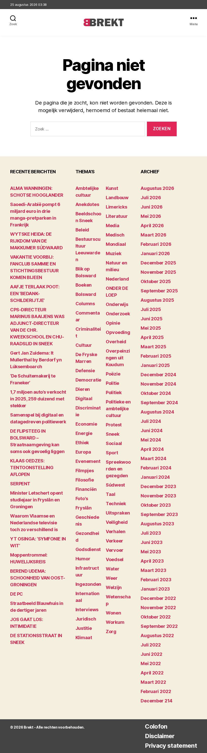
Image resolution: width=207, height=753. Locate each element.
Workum (115, 622)
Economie (86, 424)
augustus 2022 (157, 635)
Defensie (85, 370)
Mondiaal (116, 244)
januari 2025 (155, 365)
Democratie (88, 380)
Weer (112, 578)
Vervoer (114, 550)
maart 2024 (153, 458)
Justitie (83, 628)
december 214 (156, 700)
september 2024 (159, 402)
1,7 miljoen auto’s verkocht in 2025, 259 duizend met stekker (38, 398)
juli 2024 (151, 421)
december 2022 (158, 598)
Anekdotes (87, 204)
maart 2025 (153, 346)
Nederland (117, 279)
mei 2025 (151, 328)
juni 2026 (152, 207)
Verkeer (114, 540)
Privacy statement (171, 745)
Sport (112, 452)
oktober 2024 (156, 393)
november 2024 (158, 384)
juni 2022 (151, 654)
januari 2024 (155, 477)
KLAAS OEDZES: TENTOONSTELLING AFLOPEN (31, 467)
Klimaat (83, 637)
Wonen (113, 612)
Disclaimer (159, 736)
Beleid (82, 229)
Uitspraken (118, 513)
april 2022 (152, 672)
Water (112, 568)
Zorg (111, 631)
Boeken (83, 285)
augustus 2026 (157, 188)
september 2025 (159, 290)
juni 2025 (152, 318)
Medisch (115, 234)
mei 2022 (151, 663)
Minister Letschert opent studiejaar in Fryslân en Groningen (36, 499)
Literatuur (116, 216)
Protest (114, 424)
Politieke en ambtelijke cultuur (118, 408)
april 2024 (152, 449)
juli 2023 (151, 533)
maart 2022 (153, 682)
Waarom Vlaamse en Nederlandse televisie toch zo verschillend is (34, 522)
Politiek (114, 392)
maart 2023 (153, 570)
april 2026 (152, 225)
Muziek (113, 253)
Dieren (82, 389)
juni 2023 (152, 542)
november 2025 (158, 272)
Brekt (28, 727)
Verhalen (115, 531)
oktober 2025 (156, 281)
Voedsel (114, 559)
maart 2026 (153, 234)
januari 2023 (155, 589)
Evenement (87, 461)
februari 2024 (156, 467)
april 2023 (152, 561)
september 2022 (159, 626)
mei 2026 (151, 216)
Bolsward (85, 294)
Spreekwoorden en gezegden (118, 468)
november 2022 (158, 607)
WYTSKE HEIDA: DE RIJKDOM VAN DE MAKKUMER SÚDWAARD (36, 240)
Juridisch (85, 619)
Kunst (112, 188)
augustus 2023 (157, 523)
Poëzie (113, 373)
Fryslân (83, 507)
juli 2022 (151, 644)
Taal (110, 494)
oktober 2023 (156, 505)
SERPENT (20, 483)
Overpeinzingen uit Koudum (118, 357)
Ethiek (82, 442)
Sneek (112, 434)
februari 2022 (156, 691)
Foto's (81, 498)
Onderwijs (117, 304)
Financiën (86, 489)
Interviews (86, 609)
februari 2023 (156, 579)
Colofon (156, 726)
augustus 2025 (157, 300)
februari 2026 (156, 244)
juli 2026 (151, 197)
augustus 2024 (157, 412)
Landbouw (117, 197)
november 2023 (158, 495)
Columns (85, 303)
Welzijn (114, 587)
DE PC (16, 594)
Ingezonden (88, 584)
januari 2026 (155, 253)
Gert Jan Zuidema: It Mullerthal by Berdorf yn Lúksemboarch (36, 359)
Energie (83, 433)
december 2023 (158, 486)
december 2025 (158, 262)
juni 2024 (152, 430)
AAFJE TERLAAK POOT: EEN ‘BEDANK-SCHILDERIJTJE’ (34, 293)
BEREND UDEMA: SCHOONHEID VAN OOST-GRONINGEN (37, 577)
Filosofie (84, 480)
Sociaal (114, 443)
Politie (112, 383)
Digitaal (83, 398)
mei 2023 (151, 551)
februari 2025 (156, 356)
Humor (82, 558)
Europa (83, 452)
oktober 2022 (156, 617)
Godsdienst (88, 549)
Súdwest (115, 485)
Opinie (113, 323)
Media (112, 225)
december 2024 (158, 374)
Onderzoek (118, 313)
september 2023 (159, 514)
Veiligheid (116, 522)
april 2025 (152, 337)
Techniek (116, 503)
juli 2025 (151, 309)
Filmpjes (84, 470)
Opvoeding (118, 332)
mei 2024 (151, 439)
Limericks (116, 207)
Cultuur (83, 345)
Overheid (116, 341)
